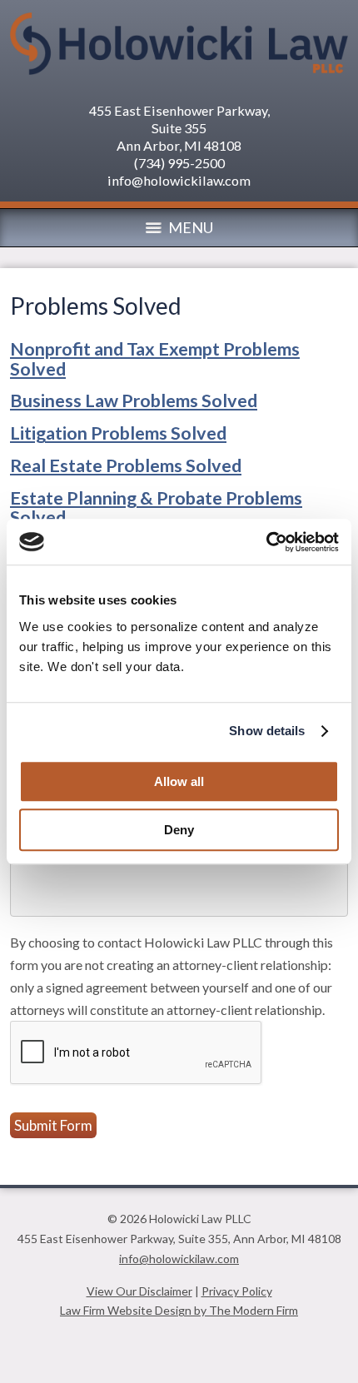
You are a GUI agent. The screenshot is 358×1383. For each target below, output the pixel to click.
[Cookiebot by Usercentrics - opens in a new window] (266, 542)
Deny (179, 830)
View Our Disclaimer (139, 1291)
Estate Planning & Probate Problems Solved (156, 508)
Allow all (179, 781)
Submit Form (53, 1125)
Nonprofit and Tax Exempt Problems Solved (155, 359)
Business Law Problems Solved (133, 400)
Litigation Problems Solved (118, 433)
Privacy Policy (236, 1291)
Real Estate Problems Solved (125, 465)
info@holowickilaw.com (179, 180)
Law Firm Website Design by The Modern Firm (179, 1310)
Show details (267, 731)
